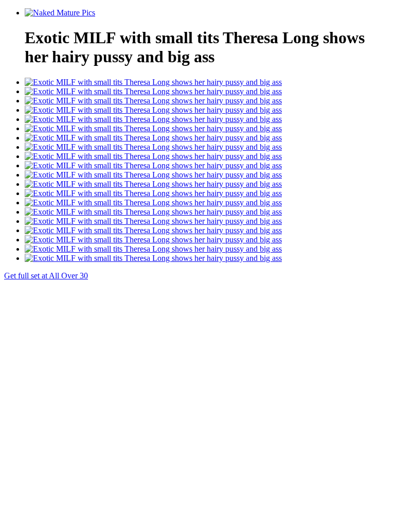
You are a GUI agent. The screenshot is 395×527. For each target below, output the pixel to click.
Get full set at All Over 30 (46, 275)
